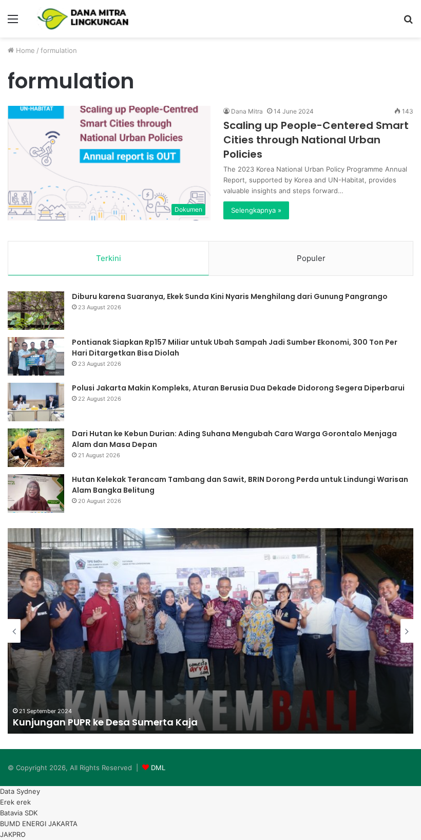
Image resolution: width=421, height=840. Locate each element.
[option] (210, 631)
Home (24, 50)
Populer (311, 258)
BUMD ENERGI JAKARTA (39, 823)
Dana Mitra (247, 111)
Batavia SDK (18, 813)
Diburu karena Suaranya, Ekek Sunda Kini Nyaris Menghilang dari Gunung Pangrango (230, 296)
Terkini (108, 258)
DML (158, 767)
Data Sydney (20, 791)
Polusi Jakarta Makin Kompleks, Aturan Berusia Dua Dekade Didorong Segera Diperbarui (238, 388)
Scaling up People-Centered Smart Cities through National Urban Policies (316, 139)
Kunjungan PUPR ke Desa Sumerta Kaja (105, 722)
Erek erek (15, 802)
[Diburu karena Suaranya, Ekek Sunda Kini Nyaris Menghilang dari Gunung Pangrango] (36, 310)
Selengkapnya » (256, 210)
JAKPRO (13, 834)
